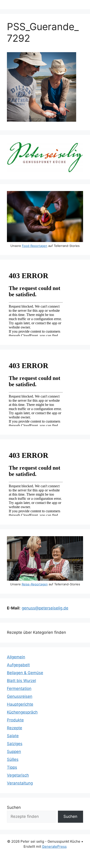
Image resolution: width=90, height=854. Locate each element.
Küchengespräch (22, 712)
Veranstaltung (20, 783)
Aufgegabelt (18, 665)
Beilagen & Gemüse (25, 672)
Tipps (12, 767)
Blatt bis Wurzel (21, 680)
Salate (13, 735)
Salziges (14, 743)
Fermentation (19, 688)
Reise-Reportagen (35, 584)
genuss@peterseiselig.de (45, 608)
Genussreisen (19, 696)
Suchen (14, 807)
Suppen (14, 751)
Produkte (15, 720)
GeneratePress (54, 846)
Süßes (12, 759)
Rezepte (14, 728)
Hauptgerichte (20, 704)
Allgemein (16, 657)
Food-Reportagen (34, 246)
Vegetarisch (18, 775)
